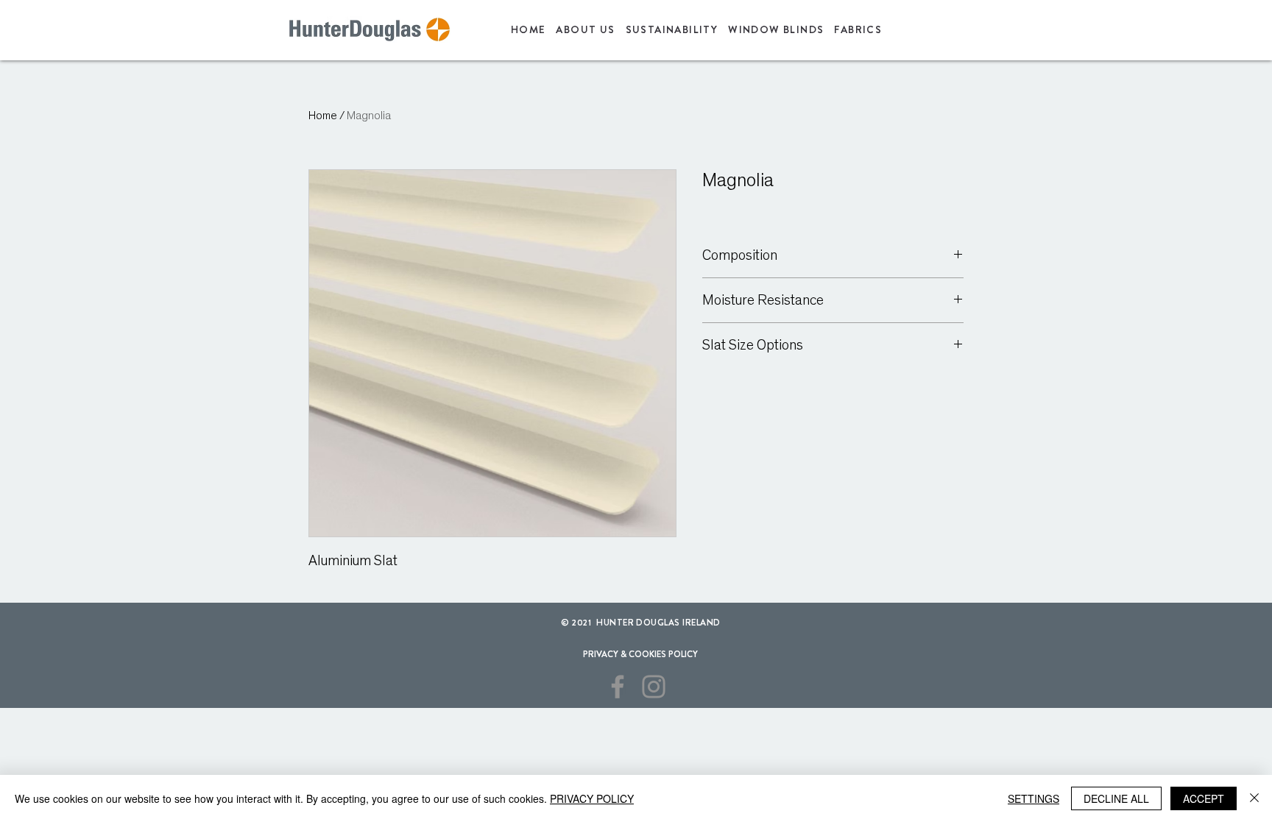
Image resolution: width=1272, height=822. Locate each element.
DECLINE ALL (1116, 798)
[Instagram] (653, 686)
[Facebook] (617, 686)
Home (322, 115)
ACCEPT (1203, 798)
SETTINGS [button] (1033, 798)
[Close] (1254, 798)
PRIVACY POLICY (592, 798)
